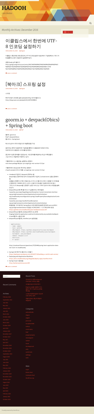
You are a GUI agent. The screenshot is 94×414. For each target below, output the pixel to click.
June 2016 (5, 362)
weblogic (28, 355)
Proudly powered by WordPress (10, 410)
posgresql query (30, 335)
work (27, 358)
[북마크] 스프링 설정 (26, 84)
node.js (28, 326)
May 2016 (5, 365)
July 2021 (5, 311)
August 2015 (6, 382)
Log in (27, 369)
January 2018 (6, 331)
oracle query (29, 329)
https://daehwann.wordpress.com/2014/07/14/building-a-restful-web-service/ (33, 254)
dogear (23, 51)
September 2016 (7, 354)
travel (27, 343)
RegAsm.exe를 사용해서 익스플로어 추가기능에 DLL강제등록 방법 (34, 289)
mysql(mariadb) (30, 323)
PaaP (22, 130)
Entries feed (29, 372)
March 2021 (6, 314)
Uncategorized (30, 346)
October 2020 (6, 317)
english (28, 318)
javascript (28, 321)
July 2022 (5, 302)
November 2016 (7, 348)
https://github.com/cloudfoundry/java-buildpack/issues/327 (28, 210)
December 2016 (7, 345)
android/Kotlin (30, 312)
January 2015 (6, 396)
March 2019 (6, 322)
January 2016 (6, 371)
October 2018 (6, 325)
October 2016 (6, 351)
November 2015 (7, 376)
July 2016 (5, 359)
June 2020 (5, 320)
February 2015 (7, 394)
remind (28, 340)
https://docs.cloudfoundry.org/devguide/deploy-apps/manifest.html (30, 258)
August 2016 (6, 357)
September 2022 (7, 300)
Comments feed (30, 375)
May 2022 (5, 305)
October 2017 (6, 337)
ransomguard (29, 338)
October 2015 (6, 379)
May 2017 (5, 339)
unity (27, 349)
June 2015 (5, 385)
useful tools (29, 352)
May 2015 (5, 388)
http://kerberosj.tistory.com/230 (19, 263)
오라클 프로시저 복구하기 (33, 284)
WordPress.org (30, 378)
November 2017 (7, 334)
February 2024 (7, 297)
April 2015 (5, 391)
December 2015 (7, 374)
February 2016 (7, 368)
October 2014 (6, 399)
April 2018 (5, 328)
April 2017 (5, 342)
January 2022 (6, 308)
